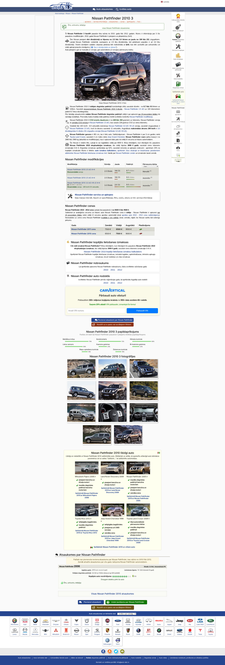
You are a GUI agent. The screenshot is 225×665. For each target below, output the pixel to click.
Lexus (15, 634)
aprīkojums (178, 143)
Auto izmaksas (178, 59)
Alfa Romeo (14, 624)
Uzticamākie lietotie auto (178, 20)
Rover (128, 634)
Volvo (118, 644)
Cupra (76, 624)
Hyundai (138, 624)
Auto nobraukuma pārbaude (178, 69)
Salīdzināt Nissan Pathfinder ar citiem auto (178, 101)
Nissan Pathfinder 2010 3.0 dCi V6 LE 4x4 (83, 183)
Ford (117, 624)
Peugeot (97, 634)
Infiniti (149, 624)
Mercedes (35, 634)
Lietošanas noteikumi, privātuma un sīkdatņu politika (189, 658)
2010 (105, 270)
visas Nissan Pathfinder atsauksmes (116, 28)
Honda (128, 624)
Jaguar (169, 624)
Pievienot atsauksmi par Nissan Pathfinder (178, 159)
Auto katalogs (59, 13)
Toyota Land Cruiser (77, 137)
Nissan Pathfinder (77, 13)
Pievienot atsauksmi (92, 602)
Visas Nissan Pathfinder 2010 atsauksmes (112, 593)
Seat (148, 634)
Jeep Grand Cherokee (116, 137)
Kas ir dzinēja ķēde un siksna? (105, 47)
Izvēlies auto (125, 9)
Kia (190, 624)
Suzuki (190, 634)
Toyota (210, 634)
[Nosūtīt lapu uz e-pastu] (122, 651)
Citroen (66, 624)
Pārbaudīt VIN (142, 311)
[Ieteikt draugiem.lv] (109, 651)
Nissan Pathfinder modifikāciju (141, 117)
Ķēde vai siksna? (178, 31)
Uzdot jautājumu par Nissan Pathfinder (127, 602)
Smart (169, 634)
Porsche (107, 634)
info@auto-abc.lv (123, 662)
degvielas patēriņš (178, 40)
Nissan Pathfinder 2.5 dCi (134, 109)
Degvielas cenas (178, 88)
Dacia (87, 624)
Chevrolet (45, 624)
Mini (45, 634)
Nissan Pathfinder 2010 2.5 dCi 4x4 (81, 169)
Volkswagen (107, 644)
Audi (24, 624)
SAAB (138, 634)
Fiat (107, 624)
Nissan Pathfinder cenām (125, 153)
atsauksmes (178, 129)
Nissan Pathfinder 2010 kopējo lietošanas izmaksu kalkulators (113, 251)
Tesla (200, 634)
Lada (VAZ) (200, 624)
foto (178, 150)
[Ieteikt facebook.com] (103, 651)
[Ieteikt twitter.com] (115, 651)
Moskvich (66, 634)
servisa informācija (178, 121)
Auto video (163, 658)
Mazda (25, 634)
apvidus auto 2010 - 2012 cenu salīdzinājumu (140, 215)
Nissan (68, 13)
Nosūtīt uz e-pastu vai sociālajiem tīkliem (114, 324)
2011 (113, 270)
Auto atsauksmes (104, 9)
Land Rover (210, 624)
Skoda (159, 634)
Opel (86, 634)
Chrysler (56, 624)
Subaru (179, 634)
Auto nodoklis (178, 79)
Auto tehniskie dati (40, 658)
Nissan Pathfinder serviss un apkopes (94, 194)
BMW (35, 624)
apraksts (178, 114)
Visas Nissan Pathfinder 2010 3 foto (112, 103)
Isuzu (159, 624)
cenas (178, 136)
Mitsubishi (55, 634)
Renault (117, 634)
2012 (119, 270)
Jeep (179, 624)
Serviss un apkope (178, 50)
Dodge (97, 624)
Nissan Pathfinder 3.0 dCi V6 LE (121, 126)
